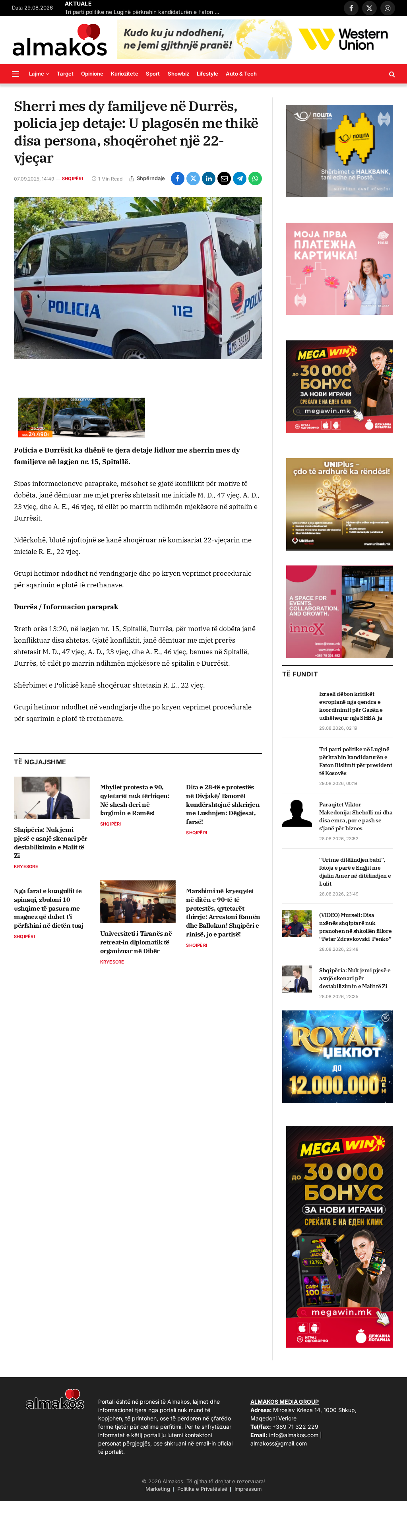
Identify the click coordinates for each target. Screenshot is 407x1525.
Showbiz (178, 73)
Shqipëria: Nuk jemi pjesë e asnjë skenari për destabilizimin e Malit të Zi (50, 842)
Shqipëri (72, 178)
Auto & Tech (241, 73)
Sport (153, 73)
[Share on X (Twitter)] (193, 178)
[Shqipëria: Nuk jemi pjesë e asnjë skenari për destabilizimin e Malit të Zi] (52, 798)
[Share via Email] (224, 178)
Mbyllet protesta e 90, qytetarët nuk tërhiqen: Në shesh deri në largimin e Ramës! (135, 800)
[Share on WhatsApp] (255, 178)
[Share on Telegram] (239, 178)
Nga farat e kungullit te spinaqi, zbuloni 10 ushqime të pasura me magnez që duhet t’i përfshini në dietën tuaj (48, 908)
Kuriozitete (124, 73)
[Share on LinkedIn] (208, 178)
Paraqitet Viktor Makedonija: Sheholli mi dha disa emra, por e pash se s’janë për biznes (356, 816)
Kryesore (26, 866)
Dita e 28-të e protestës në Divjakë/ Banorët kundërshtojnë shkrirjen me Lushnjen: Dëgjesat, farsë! (223, 804)
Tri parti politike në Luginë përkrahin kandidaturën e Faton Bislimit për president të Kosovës (144, 12)
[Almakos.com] (59, 39)
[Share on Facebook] (177, 178)
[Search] (391, 74)
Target (65, 73)
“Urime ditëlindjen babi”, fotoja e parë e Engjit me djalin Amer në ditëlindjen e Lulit (355, 871)
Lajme (36, 73)
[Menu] (15, 74)
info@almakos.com (293, 1435)
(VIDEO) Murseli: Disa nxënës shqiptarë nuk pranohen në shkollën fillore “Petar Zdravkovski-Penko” (355, 926)
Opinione (92, 73)
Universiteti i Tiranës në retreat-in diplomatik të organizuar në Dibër (136, 942)
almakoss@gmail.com (278, 1443)
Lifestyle (207, 73)
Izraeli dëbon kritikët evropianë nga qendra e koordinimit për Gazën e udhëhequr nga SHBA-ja (351, 705)
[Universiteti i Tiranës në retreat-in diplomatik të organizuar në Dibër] (138, 901)
